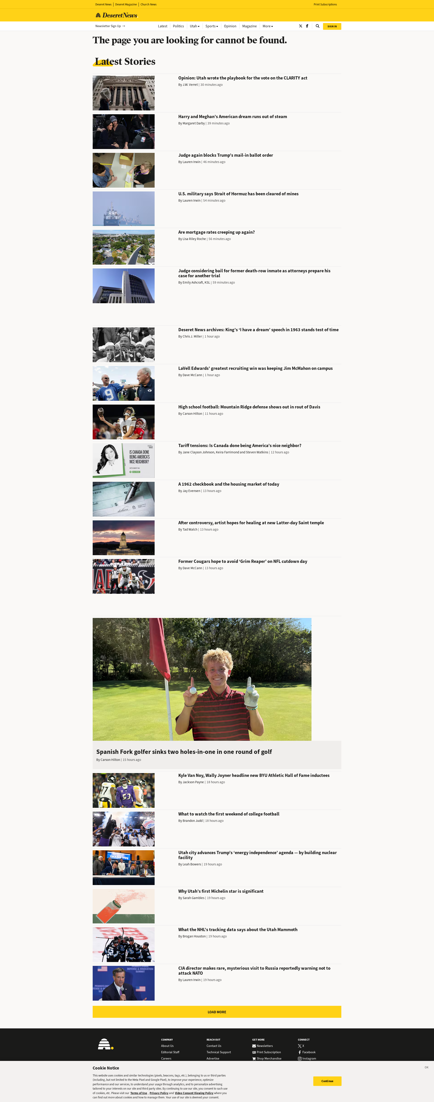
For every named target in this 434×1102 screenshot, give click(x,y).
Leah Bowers (192, 864)
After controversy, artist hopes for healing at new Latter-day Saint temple (251, 523)
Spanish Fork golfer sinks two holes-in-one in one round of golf (184, 752)
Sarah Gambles (193, 898)
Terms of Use (138, 1093)
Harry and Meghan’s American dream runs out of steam (232, 117)
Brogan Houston (194, 936)
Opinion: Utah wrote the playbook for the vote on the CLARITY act (242, 78)
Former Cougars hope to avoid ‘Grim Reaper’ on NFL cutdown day (242, 561)
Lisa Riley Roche (194, 239)
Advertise (213, 1058)
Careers (166, 1058)
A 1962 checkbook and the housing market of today (228, 484)
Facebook (309, 1052)
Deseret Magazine (126, 4)
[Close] (427, 1068)
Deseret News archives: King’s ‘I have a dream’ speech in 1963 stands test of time (258, 330)
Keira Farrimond (227, 452)
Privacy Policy (159, 1093)
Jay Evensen (191, 491)
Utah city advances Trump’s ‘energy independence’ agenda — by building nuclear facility (257, 855)
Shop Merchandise (269, 1058)
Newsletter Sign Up (108, 26)
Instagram (309, 1058)
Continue (327, 1081)
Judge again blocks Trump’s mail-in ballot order (225, 155)
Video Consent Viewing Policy (194, 1093)
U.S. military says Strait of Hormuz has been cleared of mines (238, 194)
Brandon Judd (193, 820)
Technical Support (219, 1052)
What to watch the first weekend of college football (228, 814)
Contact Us (214, 1046)
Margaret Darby (194, 123)
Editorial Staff (170, 1052)
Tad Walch (190, 529)
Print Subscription (269, 1052)
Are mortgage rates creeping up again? (216, 232)
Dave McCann (192, 375)
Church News (148, 4)
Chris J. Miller (192, 336)
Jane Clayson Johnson (198, 452)
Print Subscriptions (325, 4)
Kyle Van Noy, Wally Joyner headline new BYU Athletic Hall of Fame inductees (254, 775)
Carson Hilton (192, 413)
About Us (167, 1046)
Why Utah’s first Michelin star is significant (221, 891)
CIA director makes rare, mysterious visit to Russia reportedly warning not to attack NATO (254, 970)
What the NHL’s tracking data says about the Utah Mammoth (237, 930)
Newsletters (265, 1046)
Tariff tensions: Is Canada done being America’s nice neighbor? (239, 446)
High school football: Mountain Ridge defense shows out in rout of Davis (249, 407)
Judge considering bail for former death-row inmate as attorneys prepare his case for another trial (254, 273)
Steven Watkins (257, 452)
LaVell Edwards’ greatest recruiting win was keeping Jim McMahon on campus (255, 368)
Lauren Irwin (191, 162)
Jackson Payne (193, 782)
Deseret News (103, 4)
